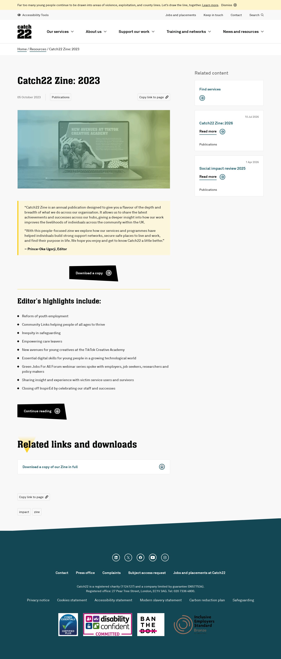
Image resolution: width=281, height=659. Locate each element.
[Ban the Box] (151, 624)
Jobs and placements (181, 15)
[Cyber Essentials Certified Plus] (68, 624)
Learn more (210, 5)
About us (94, 31)
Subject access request (147, 573)
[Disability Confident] (107, 624)
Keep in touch (213, 15)
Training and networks (186, 31)
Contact (236, 15)
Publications (60, 97)
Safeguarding (243, 600)
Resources (38, 49)
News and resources (241, 31)
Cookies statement (72, 600)
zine (37, 512)
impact (24, 512)
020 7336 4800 (184, 591)
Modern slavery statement (161, 600)
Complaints (111, 573)
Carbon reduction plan (207, 600)
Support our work (134, 31)
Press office (85, 573)
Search (254, 15)
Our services (58, 31)
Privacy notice (38, 600)
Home (22, 49)
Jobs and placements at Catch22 (199, 573)
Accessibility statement (113, 600)
